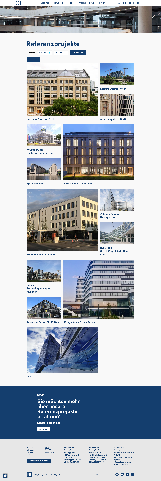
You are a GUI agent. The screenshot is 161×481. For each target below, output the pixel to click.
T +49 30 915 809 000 (97, 457)
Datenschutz (77, 475)
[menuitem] (121, 3)
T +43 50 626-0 (69, 457)
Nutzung (43, 53)
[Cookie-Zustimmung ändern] (5, 476)
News (47, 448)
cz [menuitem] (138, 3)
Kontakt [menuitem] (101, 3)
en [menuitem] (134, 3)
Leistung (60, 53)
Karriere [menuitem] (82, 3)
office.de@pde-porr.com (97, 460)
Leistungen (31, 450)
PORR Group (49, 452)
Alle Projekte (78, 53)
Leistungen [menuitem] (58, 3)
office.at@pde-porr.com (72, 460)
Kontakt (48, 450)
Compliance (110, 475)
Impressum (86, 475)
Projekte (30, 452)
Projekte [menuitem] (70, 3)
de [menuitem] (130, 3)
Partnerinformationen (98, 475)
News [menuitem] (91, 3)
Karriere (29, 455)
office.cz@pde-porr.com (122, 462)
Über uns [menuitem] (45, 3)
